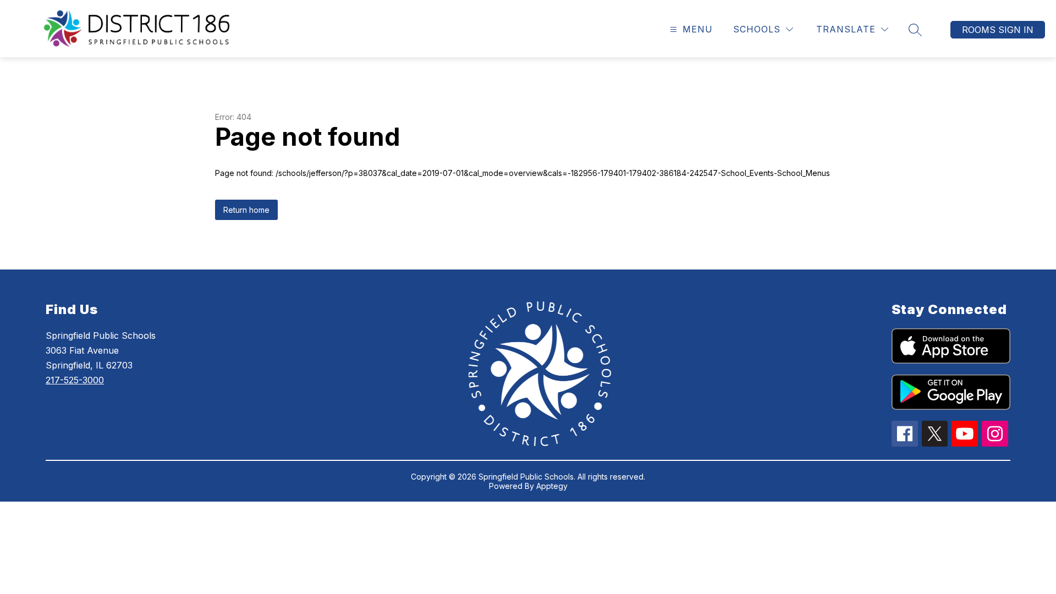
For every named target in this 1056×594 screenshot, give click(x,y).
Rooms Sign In (997, 29)
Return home (246, 210)
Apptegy (552, 486)
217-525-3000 (75, 380)
